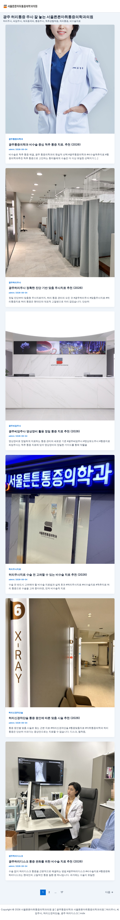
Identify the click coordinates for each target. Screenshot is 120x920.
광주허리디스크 (16, 856)
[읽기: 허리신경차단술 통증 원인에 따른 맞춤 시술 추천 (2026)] (60, 652)
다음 (109, 892)
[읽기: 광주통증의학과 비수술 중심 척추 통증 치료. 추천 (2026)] (60, 79)
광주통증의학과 (16, 139)
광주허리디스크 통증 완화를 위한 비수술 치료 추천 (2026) (46, 861)
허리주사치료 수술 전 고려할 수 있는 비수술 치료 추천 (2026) (48, 574)
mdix (82, 913)
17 (62, 892)
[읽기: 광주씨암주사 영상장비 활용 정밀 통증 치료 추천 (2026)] (60, 365)
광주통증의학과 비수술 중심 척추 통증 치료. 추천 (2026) (45, 144)
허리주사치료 (15, 569)
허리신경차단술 (16, 712)
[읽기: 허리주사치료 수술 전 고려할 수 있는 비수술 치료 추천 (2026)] (60, 509)
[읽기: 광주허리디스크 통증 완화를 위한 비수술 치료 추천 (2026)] (60, 796)
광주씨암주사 (15, 426)
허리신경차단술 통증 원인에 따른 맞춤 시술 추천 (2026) (44, 718)
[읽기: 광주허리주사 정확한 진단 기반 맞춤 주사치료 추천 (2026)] (60, 222)
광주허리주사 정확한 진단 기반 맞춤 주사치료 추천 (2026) (46, 287)
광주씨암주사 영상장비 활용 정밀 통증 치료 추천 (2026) (44, 431)
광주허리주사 (15, 282)
